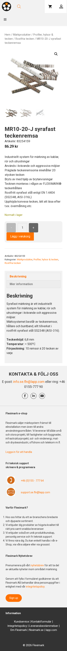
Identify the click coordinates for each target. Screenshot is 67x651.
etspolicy (21, 626)
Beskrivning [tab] (18, 276)
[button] (56, 54)
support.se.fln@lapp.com (35, 492)
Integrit (11, 626)
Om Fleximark (18, 630)
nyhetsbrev (37, 565)
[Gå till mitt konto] (61, 6)
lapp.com (51, 630)
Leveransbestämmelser (43, 626)
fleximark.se (36, 630)
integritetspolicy (35, 586)
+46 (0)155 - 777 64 (32, 480)
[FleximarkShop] (6, 6)
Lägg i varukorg (20, 236)
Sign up (13, 597)
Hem (7, 34)
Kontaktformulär (41, 621)
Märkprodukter (22, 34)
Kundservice (21, 621)
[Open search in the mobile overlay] (29, 6)
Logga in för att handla (19, 451)
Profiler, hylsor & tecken (46, 259)
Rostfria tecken (24, 38)
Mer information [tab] (21, 284)
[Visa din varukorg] (50, 6)
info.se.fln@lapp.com (28, 382)
